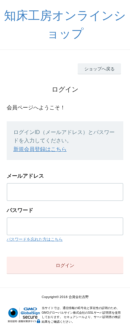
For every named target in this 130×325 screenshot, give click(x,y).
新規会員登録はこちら (40, 149)
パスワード (20, 210)
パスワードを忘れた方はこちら (35, 239)
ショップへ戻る (99, 68)
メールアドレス (25, 176)
